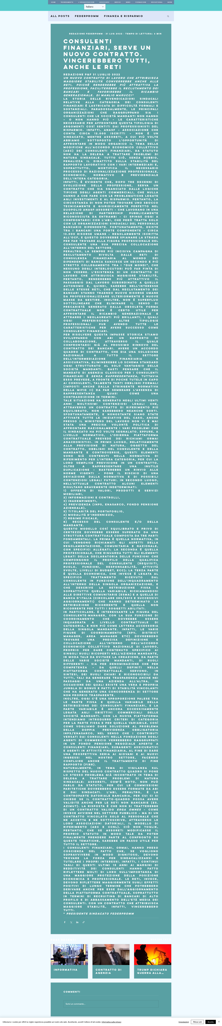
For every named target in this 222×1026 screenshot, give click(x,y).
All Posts (60, 16)
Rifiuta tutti (197, 1022)
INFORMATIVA (66, 969)
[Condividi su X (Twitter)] (71, 922)
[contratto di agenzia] (111, 954)
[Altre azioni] (157, 33)
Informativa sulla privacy (111, 1022)
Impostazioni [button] (184, 1022)
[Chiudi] (218, 1022)
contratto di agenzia (109, 971)
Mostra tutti (161, 939)
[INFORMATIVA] (69, 954)
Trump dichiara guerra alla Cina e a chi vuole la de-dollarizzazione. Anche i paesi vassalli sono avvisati (152, 971)
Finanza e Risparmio (123, 16)
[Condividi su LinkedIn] (77, 922)
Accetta (211, 1022)
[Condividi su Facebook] (64, 922)
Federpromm (87, 16)
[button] (168, 16)
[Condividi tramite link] (83, 922)
